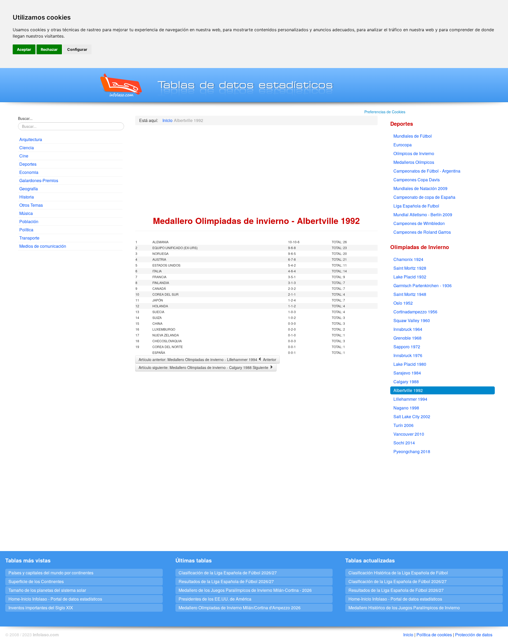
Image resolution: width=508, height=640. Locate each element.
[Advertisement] (70, 293)
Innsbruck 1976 (407, 355)
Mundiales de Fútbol (412, 136)
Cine (23, 156)
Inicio (408, 635)
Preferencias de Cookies (384, 111)
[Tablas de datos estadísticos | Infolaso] (120, 85)
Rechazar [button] (49, 49)
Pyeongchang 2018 (411, 451)
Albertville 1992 (408, 390)
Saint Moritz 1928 (409, 268)
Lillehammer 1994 (410, 399)
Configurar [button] (77, 49)
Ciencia (26, 148)
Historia (26, 197)
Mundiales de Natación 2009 (420, 188)
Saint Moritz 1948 (409, 294)
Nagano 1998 (406, 408)
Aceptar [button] (24, 49)
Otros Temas (31, 205)
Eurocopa (402, 145)
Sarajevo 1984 (407, 373)
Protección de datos (473, 635)
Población (28, 221)
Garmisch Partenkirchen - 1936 (422, 285)
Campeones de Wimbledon (419, 223)
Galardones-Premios (38, 180)
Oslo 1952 (403, 303)
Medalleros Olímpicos (413, 162)
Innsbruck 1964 (407, 329)
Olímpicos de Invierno (413, 153)
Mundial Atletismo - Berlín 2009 (422, 214)
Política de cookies (434, 635)
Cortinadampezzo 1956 (415, 312)
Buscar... (25, 118)
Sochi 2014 (404, 443)
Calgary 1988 (406, 381)
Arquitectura (30, 139)
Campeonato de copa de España (424, 197)
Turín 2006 (403, 425)
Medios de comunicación (42, 246)
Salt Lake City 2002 (411, 416)
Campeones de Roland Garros (422, 232)
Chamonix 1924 (408, 259)
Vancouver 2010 (408, 434)
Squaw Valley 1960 (411, 320)
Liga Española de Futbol (416, 206)
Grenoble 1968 (407, 338)
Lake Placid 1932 (409, 277)
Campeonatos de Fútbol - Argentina (426, 171)
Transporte (29, 238)
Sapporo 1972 (406, 347)
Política (26, 230)
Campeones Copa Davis (416, 180)
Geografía (28, 189)
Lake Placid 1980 (409, 364)
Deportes (28, 164)
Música (26, 213)
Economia (28, 172)
